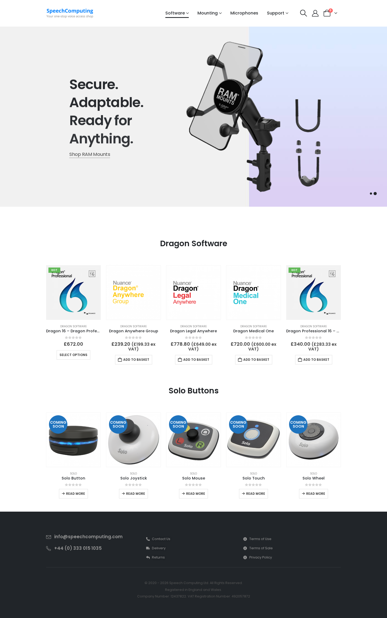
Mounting (207, 13)
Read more (75, 493)
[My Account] (315, 13)
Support (275, 13)
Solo (73, 474)
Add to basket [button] (136, 359)
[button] (304, 13)
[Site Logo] (69, 13)
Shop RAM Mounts (89, 154)
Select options (73, 355)
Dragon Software (73, 326)
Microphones (244, 13)
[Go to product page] (133, 292)
